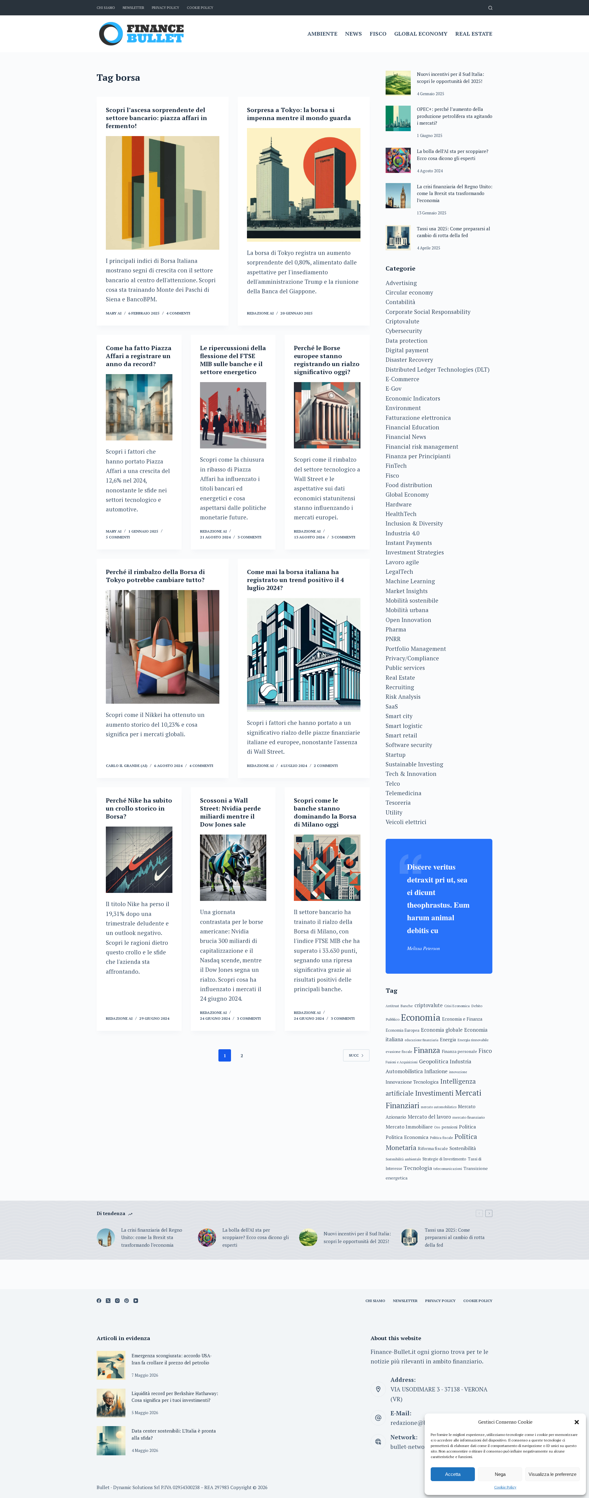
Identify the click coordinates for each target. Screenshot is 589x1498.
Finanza (427, 1050)
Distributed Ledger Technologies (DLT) (438, 369)
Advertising (401, 283)
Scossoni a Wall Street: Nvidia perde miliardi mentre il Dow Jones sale (230, 812)
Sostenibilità (462, 1148)
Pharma (396, 629)
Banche (407, 1005)
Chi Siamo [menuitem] (106, 8)
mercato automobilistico (438, 1107)
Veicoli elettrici (406, 822)
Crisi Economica (457, 1005)
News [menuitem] (353, 33)
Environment (403, 408)
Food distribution (409, 485)
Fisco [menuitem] (378, 33)
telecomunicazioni (447, 1169)
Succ (354, 1055)
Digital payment (407, 350)
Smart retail (401, 735)
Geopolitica (433, 1061)
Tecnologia (418, 1167)
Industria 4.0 (402, 533)
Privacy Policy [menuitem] (165, 8)
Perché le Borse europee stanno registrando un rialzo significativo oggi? (327, 360)
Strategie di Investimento (444, 1159)
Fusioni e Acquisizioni (402, 1062)
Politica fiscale (441, 1137)
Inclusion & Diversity (414, 523)
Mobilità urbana (407, 610)
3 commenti (249, 537)
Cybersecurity (404, 330)
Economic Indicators (413, 398)
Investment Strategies (415, 552)
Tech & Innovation (411, 773)
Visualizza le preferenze (552, 1474)
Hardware (399, 504)
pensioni (449, 1127)
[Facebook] (99, 1300)
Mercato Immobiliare (409, 1126)
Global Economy (407, 494)
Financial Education (412, 427)
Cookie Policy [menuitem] (200, 8)
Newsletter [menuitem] (133, 8)
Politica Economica (407, 1137)
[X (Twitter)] (108, 1300)
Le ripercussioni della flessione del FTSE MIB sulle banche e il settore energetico (233, 360)
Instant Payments (409, 542)
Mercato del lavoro (429, 1116)
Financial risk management (422, 446)
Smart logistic (404, 725)
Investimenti (434, 1093)
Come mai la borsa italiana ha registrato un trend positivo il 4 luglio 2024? (295, 580)
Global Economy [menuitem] (421, 33)
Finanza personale (459, 1051)
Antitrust (392, 1006)
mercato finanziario (468, 1117)
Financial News (406, 436)
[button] (577, 1422)
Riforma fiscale (433, 1148)
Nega (500, 1474)
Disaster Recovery (409, 359)
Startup (396, 754)
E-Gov (394, 388)
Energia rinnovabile (473, 1040)
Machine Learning (410, 581)
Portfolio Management (416, 648)
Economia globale (442, 1030)
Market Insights (407, 591)
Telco (393, 783)
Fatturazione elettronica (418, 417)
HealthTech (401, 514)
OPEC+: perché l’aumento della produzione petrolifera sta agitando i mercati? (454, 116)
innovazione (458, 1072)
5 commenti (118, 537)
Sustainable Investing (414, 764)
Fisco (392, 475)
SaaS (392, 706)
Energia (448, 1039)
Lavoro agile (402, 562)
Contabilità (400, 302)
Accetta (452, 1474)
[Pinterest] (126, 1300)
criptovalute (428, 1005)
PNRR (393, 639)
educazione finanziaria (421, 1040)
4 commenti (178, 313)
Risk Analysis (403, 696)
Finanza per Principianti (418, 456)
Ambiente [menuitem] (322, 33)
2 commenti (326, 765)
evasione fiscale (399, 1051)
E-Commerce (402, 379)
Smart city (399, 716)
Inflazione (436, 1071)
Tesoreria (398, 802)
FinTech (396, 465)
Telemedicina (404, 793)
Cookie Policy (505, 1487)
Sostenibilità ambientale (403, 1159)
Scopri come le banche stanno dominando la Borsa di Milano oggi (325, 812)
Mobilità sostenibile (412, 600)
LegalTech (399, 571)
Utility (394, 812)
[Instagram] (117, 1300)
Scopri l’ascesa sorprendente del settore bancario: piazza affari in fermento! (156, 118)
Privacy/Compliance (412, 658)
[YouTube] (135, 1300)
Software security (409, 745)
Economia (421, 1017)
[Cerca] (490, 8)
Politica (467, 1126)
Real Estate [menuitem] (473, 33)
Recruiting (400, 687)
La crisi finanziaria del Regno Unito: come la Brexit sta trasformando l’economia (454, 193)
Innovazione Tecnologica (412, 1082)
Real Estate (400, 677)
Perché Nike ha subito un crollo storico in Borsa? (139, 808)
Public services (405, 667)
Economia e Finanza (462, 1019)
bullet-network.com (417, 1446)
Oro (437, 1127)
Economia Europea (402, 1030)
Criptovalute (402, 321)
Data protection (407, 340)
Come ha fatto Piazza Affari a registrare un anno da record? (138, 356)
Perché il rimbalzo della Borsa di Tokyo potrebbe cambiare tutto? (155, 576)
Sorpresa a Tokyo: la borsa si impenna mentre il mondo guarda (299, 114)
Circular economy (409, 292)
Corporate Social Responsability (428, 311)
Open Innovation (408, 620)
